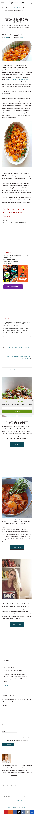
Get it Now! (17, 411)
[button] (17, 402)
